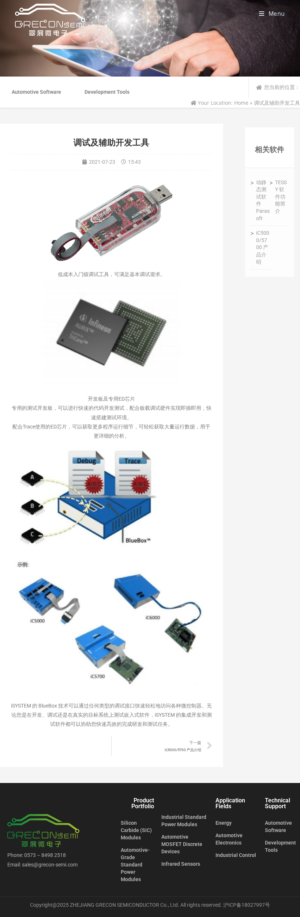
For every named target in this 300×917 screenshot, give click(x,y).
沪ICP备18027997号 (246, 905)
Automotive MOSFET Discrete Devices (181, 844)
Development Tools (107, 92)
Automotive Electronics (229, 839)
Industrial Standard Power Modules (183, 820)
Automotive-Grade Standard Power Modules (135, 864)
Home (241, 102)
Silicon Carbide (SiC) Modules (136, 830)
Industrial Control (235, 855)
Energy (223, 823)
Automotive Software (36, 92)
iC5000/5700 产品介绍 (262, 247)
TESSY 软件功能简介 (281, 196)
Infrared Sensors (180, 864)
